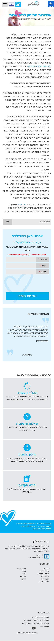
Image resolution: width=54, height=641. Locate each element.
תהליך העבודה (44, 571)
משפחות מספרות (38, 314)
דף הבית (48, 19)
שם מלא (43, 259)
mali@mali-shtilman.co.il (33, 620)
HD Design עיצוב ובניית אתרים (27, 633)
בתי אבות (21, 204)
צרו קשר (23, 579)
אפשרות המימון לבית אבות (30, 15)
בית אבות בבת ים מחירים (39, 66)
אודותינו (23, 576)
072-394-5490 (39, 529)
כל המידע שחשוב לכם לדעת (34, 375)
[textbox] (31, 222)
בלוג (41, 19)
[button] (7, 222)
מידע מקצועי (45, 576)
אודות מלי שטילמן (41, 541)
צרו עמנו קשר (43, 612)
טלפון (43, 266)
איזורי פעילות (21, 569)
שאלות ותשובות (44, 581)
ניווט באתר (44, 563)
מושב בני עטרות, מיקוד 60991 (32, 623)
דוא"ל (42, 272)
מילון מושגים (45, 579)
